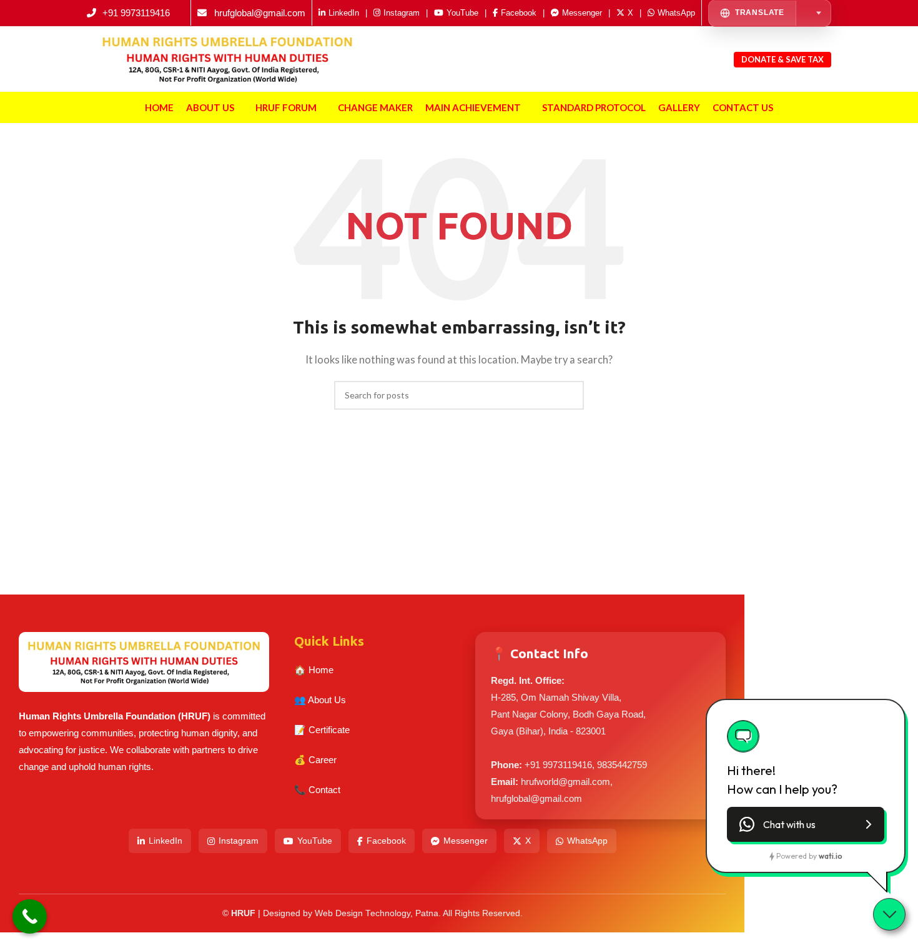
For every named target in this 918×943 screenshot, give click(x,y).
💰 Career (315, 759)
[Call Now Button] (29, 916)
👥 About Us (320, 699)
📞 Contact (317, 789)
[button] (805, 824)
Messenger (465, 841)
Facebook (386, 841)
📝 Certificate (322, 729)
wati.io (830, 856)
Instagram (239, 841)
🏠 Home (313, 669)
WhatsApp (587, 841)
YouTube (314, 841)
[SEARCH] (569, 395)
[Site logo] (227, 57)
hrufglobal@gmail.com (259, 12)
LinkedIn (165, 841)
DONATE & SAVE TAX (783, 59)
